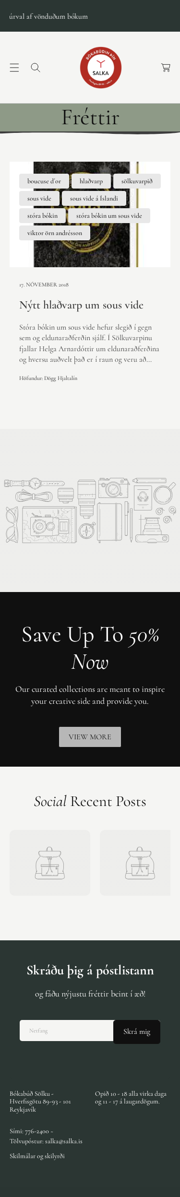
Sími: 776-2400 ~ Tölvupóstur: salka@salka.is (46, 1136)
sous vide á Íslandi (94, 198)
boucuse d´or (44, 181)
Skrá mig (136, 1031)
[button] (14, 67)
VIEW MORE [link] (90, 737)
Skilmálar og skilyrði (37, 1156)
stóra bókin (42, 216)
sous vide (39, 198)
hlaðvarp (91, 181)
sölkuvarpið (137, 181)
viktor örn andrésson (54, 233)
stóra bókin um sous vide (109, 216)
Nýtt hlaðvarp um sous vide (81, 305)
